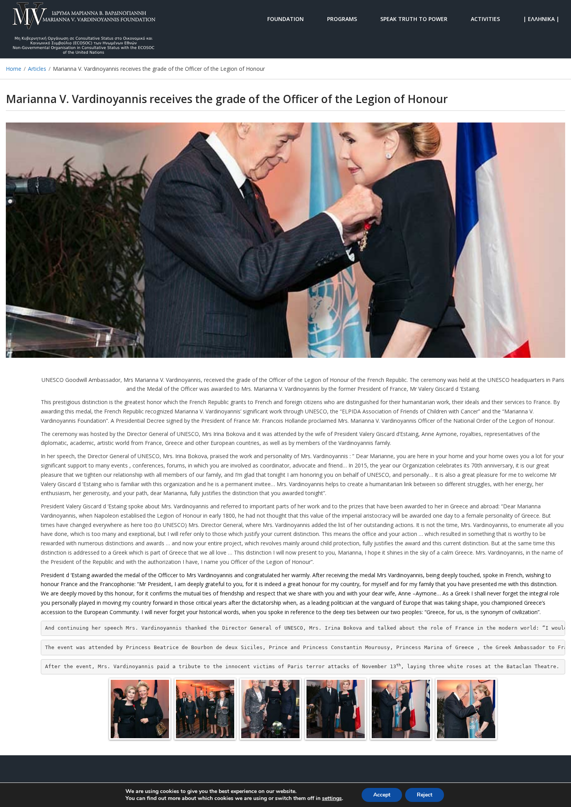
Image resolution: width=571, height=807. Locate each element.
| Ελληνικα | (541, 18)
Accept (381, 794)
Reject (424, 794)
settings (332, 798)
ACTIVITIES (485, 18)
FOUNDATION (285, 18)
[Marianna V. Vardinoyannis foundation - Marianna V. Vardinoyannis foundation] (83, 18)
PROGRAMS (342, 18)
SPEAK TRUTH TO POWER (413, 18)
